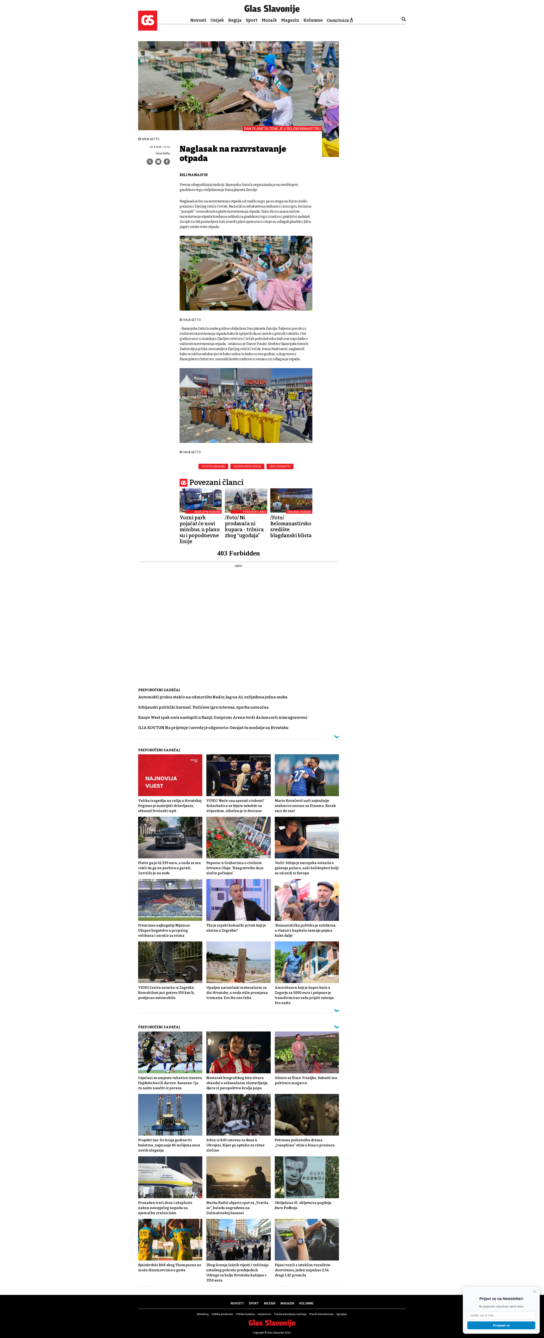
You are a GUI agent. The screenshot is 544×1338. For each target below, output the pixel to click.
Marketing (203, 1314)
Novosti (198, 20)
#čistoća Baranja (213, 466)
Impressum (264, 1314)
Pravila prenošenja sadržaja (290, 1314)
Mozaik (269, 20)
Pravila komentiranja (321, 1314)
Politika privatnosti (222, 1314)
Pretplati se (501, 1325)
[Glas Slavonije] (147, 28)
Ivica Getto (163, 153)
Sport (251, 20)
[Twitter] (150, 161)
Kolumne (313, 20)
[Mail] (158, 161)
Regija (235, 20)
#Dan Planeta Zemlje (247, 466)
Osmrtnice (338, 20)
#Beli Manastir (280, 466)
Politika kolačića (245, 1314)
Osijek (217, 20)
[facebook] (167, 161)
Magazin (290, 20)
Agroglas (341, 1314)
